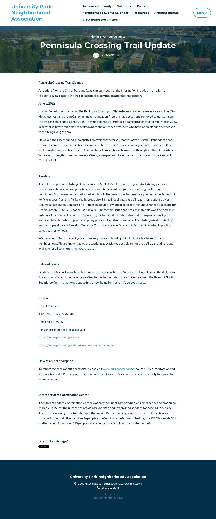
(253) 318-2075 (110, 487)
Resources (141, 12)
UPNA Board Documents (100, 19)
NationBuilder (115, 497)
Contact (142, 6)
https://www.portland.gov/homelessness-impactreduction (77, 345)
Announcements (166, 12)
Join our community (97, 6)
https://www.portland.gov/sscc (59, 337)
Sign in (202, 12)
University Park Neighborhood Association (31, 13)
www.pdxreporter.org (117, 369)
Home (95, 36)
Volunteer (124, 6)
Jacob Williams (109, 55)
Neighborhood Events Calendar (105, 12)
